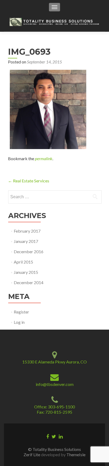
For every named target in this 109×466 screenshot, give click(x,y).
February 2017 (27, 230)
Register (21, 311)
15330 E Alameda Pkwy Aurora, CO (54, 361)
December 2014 (28, 282)
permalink (43, 158)
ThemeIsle (75, 454)
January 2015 (26, 272)
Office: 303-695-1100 (54, 406)
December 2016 (28, 251)
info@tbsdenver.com (55, 384)
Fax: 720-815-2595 (54, 411)
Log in (19, 322)
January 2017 (26, 241)
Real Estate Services (28, 180)
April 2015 (23, 261)
